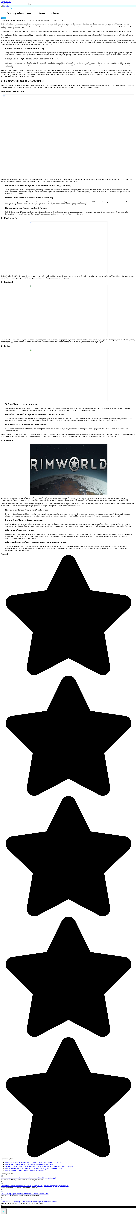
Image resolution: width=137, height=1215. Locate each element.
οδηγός (3, 18)
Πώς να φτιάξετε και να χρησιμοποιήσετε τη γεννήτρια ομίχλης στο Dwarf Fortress (33, 1168)
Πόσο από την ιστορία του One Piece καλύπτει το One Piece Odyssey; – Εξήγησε (33, 1162)
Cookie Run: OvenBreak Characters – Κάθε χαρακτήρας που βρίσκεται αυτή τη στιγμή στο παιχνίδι (39, 1166)
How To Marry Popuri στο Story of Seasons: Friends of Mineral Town (29, 1164)
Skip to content (6, 2)
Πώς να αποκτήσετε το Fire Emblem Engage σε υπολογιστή (25, 1170)
